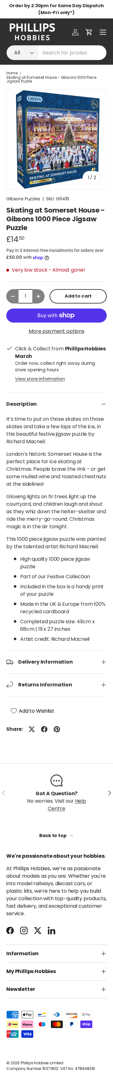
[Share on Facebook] (44, 729)
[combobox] (56, 52)
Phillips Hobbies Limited (42, 1063)
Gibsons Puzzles (23, 199)
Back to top (53, 835)
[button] (89, 32)
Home (11, 73)
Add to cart (78, 296)
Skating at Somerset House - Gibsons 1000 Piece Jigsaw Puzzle (51, 79)
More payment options (56, 331)
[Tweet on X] (31, 729)
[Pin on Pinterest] (57, 729)
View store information (40, 379)
